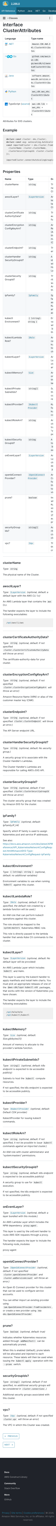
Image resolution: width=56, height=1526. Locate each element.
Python (21, 11)
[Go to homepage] (9, 1465)
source (25, 103)
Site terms (16, 1512)
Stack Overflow (12, 1488)
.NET (37, 11)
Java (30, 11)
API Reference (8, 11)
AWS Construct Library (15, 1477)
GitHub (7, 1499)
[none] (1, 24)
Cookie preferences (34, 1512)
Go (44, 11)
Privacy (5, 1512)
